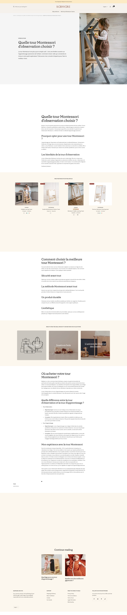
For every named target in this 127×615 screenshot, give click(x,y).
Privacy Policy (71, 593)
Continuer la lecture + (46, 166)
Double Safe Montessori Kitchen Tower (51, 209)
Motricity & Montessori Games (68, 11)
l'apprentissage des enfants (53, 161)
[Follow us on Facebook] (94, 599)
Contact (48, 597)
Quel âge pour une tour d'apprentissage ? (49, 578)
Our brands (49, 600)
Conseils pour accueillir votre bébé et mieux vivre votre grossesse (29, 15)
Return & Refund (50, 595)
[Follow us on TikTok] (105, 599)
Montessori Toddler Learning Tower (76, 211)
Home (14, 15)
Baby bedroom (55, 11)
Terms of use (71, 597)
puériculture (22, 38)
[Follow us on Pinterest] (101, 599)
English (104, 6)
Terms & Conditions (72, 595)
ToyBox (26, 207)
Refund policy (71, 602)
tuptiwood (51, 207)
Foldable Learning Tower (26, 209)
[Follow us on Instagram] (98, 599)
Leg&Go (76, 207)
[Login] (110, 6)
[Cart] (113, 6)
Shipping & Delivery (51, 593)
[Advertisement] (53, 99)
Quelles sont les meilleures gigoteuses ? (74, 580)
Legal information (72, 600)
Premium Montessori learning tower (100, 209)
